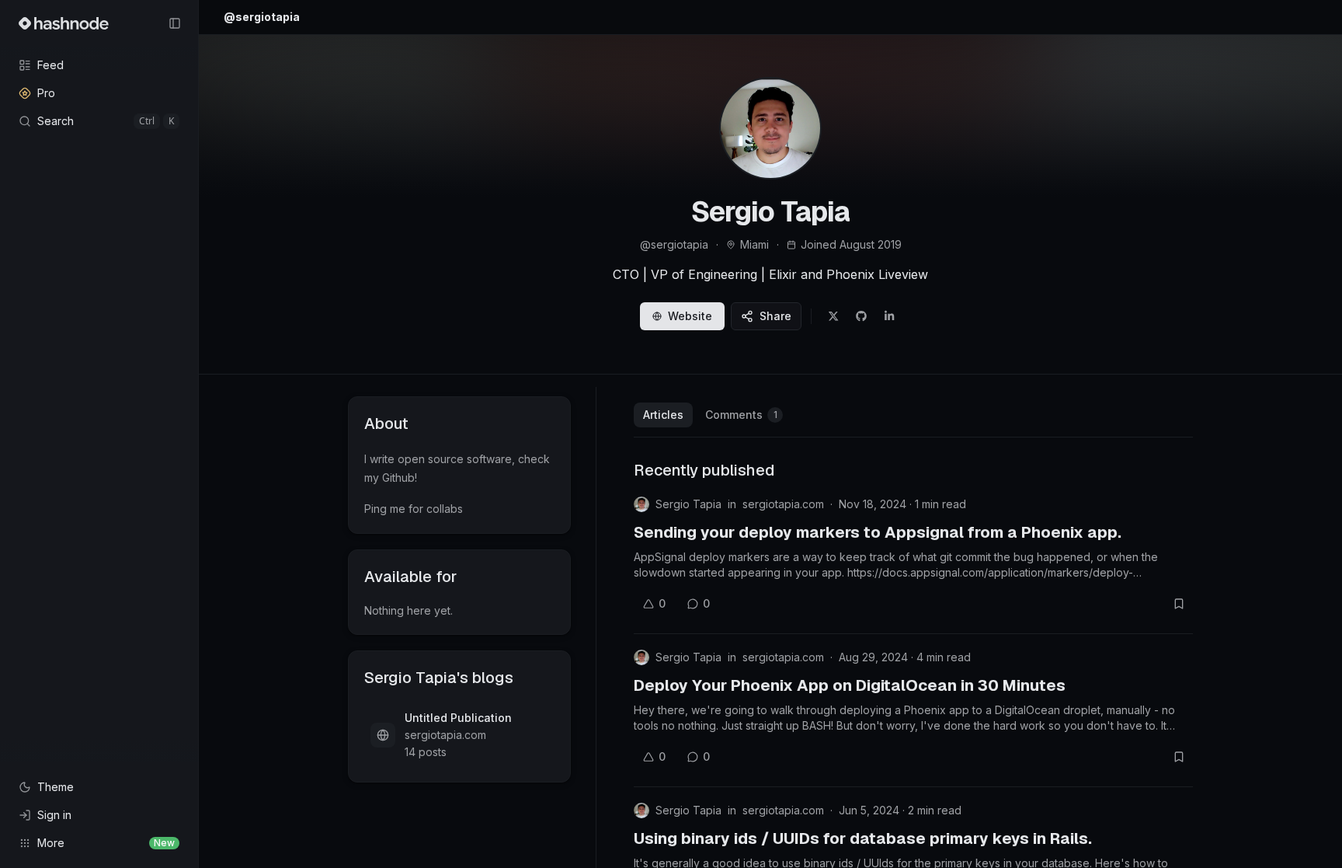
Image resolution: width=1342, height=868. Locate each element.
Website (690, 315)
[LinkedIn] (889, 316)
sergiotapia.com (783, 504)
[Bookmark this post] (1179, 604)
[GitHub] (861, 316)
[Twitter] (833, 316)
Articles (663, 414)
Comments (741, 414)
